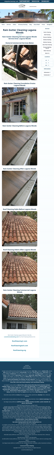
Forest (4, 376)
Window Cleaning (47, 42)
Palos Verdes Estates (39, 389)
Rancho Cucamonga (44, 399)
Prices (43, 24)
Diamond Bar (32, 386)
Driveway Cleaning (22, 24)
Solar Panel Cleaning (47, 44)
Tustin (39, 380)
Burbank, (48, 385)
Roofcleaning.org (19, 350)
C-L (47, 62)
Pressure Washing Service (47, 48)
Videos (14, 24)
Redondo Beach (13, 390)
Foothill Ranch (13, 373)
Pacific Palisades (30, 389)
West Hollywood (39, 392)
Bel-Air (26, 385)
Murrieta (40, 394)
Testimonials (47, 75)
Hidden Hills (18, 387)
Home (3, 24)
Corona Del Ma (23, 372)
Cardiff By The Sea (21, 401)
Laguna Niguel (38, 375)
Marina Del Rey (14, 389)
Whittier (45, 392)
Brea (4, 372)
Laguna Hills (31, 375)
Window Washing (47, 39)
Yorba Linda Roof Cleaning (41, 417)
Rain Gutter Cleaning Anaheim (19, 422)
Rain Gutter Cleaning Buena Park (34, 422)
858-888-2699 (45, 1)
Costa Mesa (44, 408)
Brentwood (43, 385)
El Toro (7, 373)
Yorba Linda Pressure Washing (23, 382)
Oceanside (45, 401)
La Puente (34, 387)
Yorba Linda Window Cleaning (37, 382)
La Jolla (41, 401)
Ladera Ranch (18, 375)
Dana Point (45, 372)
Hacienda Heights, (43, 386)
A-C (47, 60)
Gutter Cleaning (47, 32)
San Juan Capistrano (30, 379)
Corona (18, 394)
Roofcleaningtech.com (19, 346)
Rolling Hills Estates (21, 390)
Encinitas (32, 401)
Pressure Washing (47, 37)
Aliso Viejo (34, 371)
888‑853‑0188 (35, 1)
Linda (14, 382)
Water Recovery (47, 50)
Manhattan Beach (7, 389)
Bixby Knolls (37, 385)
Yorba (11, 382)
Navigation (49, 24)
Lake (49, 375)
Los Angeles (43, 387)
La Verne (39, 387)
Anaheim (5, 408)
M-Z (47, 65)
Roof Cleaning (47, 34)
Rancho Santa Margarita (13, 379)
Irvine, (4, 375)
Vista (26, 403)
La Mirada (29, 387)
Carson (8, 386)
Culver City (26, 386)
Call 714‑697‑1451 (24, 1)
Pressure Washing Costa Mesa (31, 419)
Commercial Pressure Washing (27, 445)
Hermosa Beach (11, 387)
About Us (47, 53)
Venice (24, 392)
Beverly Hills (31, 385)
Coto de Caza (36, 372)
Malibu (48, 387)
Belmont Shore (21, 385)
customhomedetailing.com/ (11, 337)
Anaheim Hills (45, 371)
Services (9, 24)
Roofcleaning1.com (19, 341)
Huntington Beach (39, 373)
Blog (30, 24)
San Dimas (37, 390)
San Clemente (22, 379)
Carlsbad (27, 401)
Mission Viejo (29, 376)
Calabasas (4, 386)
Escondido (36, 401)
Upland (27, 400)
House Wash (37, 24)
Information (47, 72)
